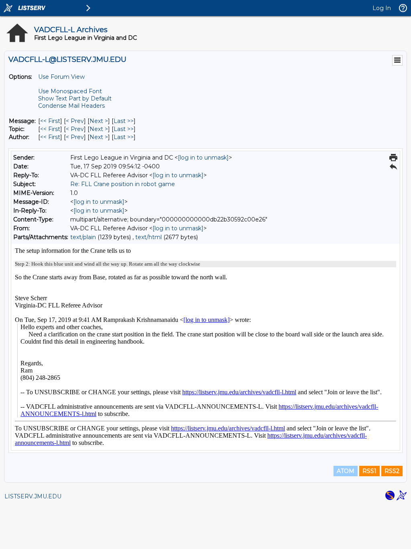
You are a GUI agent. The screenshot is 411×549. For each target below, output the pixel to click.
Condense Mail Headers (71, 105)
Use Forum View (61, 76)
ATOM (345, 471)
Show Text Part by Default (75, 98)
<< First (50, 121)
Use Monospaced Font (70, 91)
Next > (99, 121)
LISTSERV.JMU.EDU (32, 496)
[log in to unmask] (203, 157)
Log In (381, 8)
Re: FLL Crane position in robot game (122, 184)
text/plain (83, 237)
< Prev (75, 121)
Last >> (124, 121)
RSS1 (369, 471)
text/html (148, 237)
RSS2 (392, 471)
